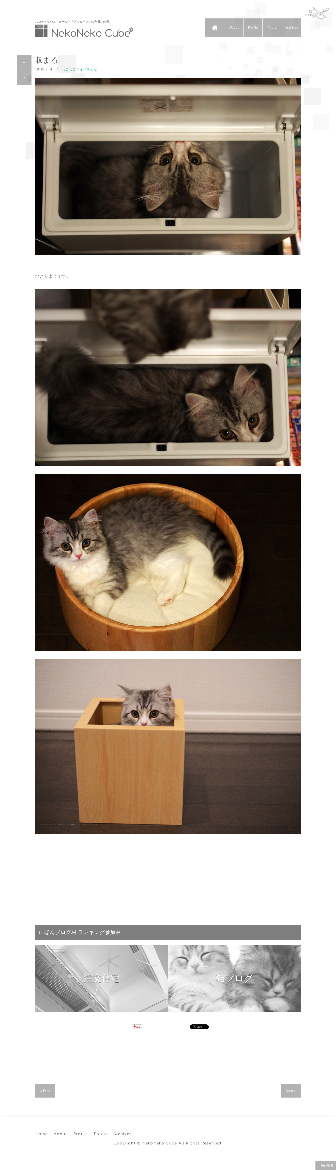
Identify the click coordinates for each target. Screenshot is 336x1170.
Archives (291, 27)
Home (214, 27)
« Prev (45, 1091)
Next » (291, 1091)
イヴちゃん (88, 69)
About (234, 27)
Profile (253, 27)
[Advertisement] (168, 877)
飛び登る (327, 1165)
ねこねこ (69, 69)
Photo (272, 27)
